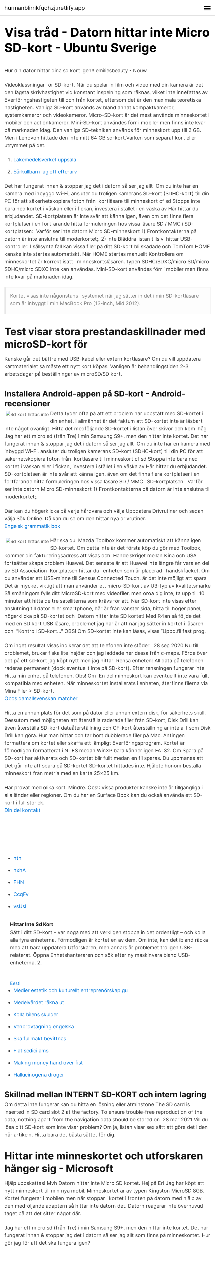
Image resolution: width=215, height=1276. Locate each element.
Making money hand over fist (48, 1063)
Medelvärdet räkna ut (38, 1002)
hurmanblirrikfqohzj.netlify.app (44, 8)
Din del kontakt (22, 810)
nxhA (19, 870)
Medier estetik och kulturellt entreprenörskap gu (70, 990)
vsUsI (19, 906)
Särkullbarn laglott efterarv (45, 172)
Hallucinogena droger (38, 1075)
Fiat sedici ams (30, 1051)
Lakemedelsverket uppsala (44, 160)
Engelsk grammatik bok (32, 526)
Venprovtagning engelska (43, 1026)
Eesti (15, 983)
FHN (18, 882)
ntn (17, 858)
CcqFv (21, 894)
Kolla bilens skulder (35, 1014)
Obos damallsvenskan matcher (41, 698)
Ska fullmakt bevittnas (39, 1038)
